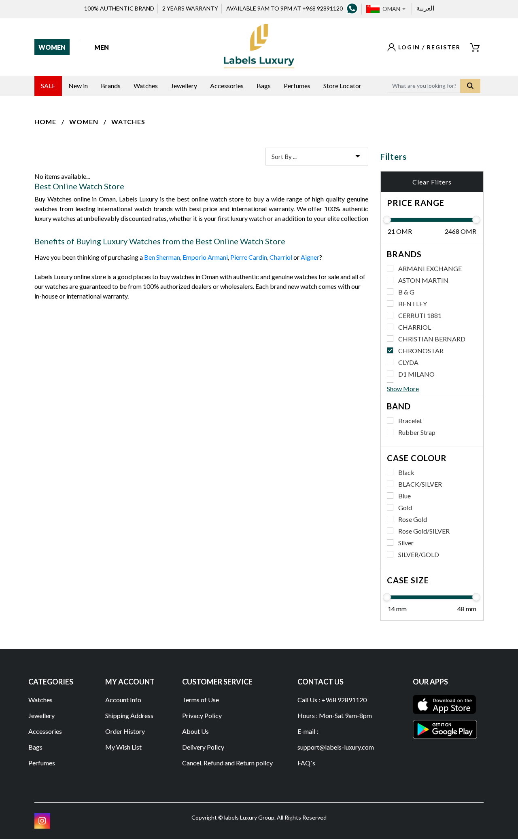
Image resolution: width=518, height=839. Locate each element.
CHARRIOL (414, 327)
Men (101, 47)
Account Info (123, 699)
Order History (125, 731)
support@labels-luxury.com (335, 747)
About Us (195, 731)
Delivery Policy (203, 747)
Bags (35, 747)
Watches (128, 121)
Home (45, 121)
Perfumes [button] (297, 85)
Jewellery (41, 715)
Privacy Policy (202, 715)
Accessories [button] (227, 85)
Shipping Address (129, 715)
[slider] (387, 220)
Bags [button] (264, 85)
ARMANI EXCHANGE (430, 268)
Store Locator (342, 85)
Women (52, 47)
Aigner (310, 257)
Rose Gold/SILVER (424, 531)
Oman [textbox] (391, 8)
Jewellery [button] (184, 85)
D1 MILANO (416, 374)
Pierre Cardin (248, 257)
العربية (425, 8)
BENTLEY (412, 303)
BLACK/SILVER (420, 484)
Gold (405, 507)
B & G (406, 291)
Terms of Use (200, 699)
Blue (404, 495)
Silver (406, 542)
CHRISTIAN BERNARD (431, 338)
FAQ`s (306, 763)
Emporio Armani (205, 257)
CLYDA (408, 362)
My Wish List (123, 747)
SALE (48, 85)
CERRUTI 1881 (420, 315)
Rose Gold (412, 519)
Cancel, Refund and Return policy (227, 763)
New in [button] (78, 85)
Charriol (281, 257)
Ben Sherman (162, 257)
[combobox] (393, 9)
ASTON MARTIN (423, 280)
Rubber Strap (416, 432)
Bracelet (410, 420)
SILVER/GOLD (418, 554)
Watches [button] (146, 85)
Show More (403, 388)
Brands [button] (111, 85)
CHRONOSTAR (421, 350)
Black (406, 472)
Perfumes (41, 763)
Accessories (45, 731)
